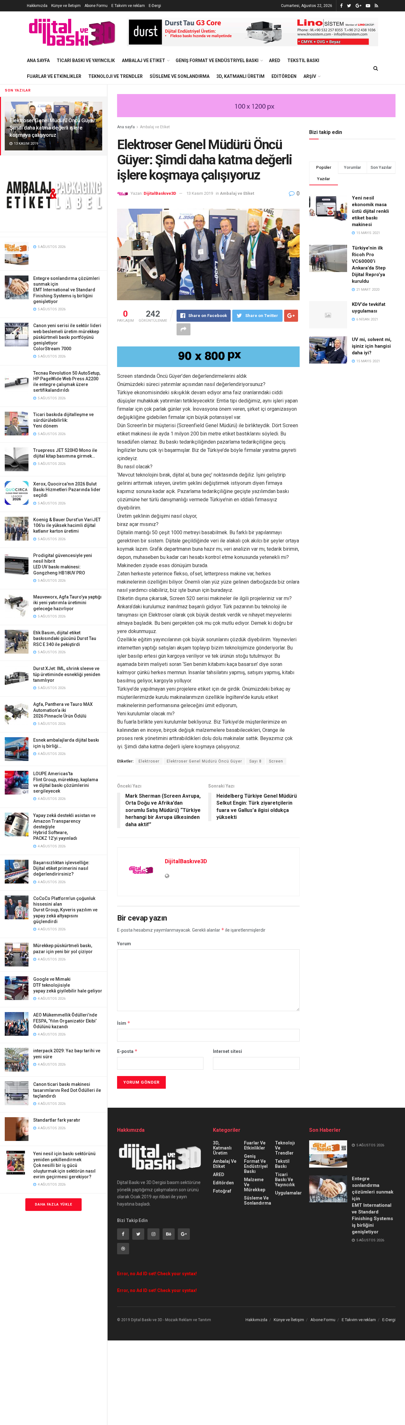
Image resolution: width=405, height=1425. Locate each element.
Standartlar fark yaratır (56, 1120)
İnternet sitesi (227, 1051)
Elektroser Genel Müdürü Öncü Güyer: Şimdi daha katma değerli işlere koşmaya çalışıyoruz (52, 127)
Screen (276, 761)
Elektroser (149, 761)
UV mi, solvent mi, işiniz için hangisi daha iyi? (371, 346)
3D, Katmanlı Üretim (240, 76)
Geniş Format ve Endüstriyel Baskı (217, 60)
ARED (274, 60)
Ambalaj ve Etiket (143, 60)
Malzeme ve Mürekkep (254, 1184)
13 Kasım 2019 (199, 193)
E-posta (127, 1051)
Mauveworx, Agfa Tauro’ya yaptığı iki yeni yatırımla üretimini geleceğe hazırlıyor (67, 602)
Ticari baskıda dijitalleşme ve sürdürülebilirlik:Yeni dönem (63, 420)
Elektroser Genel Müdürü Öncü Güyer (204, 761)
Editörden (283, 76)
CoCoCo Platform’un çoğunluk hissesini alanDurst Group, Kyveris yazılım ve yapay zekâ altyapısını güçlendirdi (65, 910)
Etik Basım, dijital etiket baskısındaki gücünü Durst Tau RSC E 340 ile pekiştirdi (64, 638)
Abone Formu (96, 5)
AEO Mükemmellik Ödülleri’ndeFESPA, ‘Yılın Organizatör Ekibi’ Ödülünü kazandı (65, 1020)
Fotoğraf (222, 1191)
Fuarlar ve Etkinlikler (54, 76)
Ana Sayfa (38, 60)
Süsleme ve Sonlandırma (179, 76)
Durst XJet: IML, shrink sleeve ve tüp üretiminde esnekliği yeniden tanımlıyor (66, 674)
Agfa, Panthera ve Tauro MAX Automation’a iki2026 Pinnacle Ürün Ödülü (63, 710)
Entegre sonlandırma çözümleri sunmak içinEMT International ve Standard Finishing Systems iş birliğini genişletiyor (66, 290)
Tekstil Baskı (303, 60)
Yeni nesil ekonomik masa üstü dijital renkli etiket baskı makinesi (370, 211)
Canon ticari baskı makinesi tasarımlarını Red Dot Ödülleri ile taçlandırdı (67, 1090)
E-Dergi (155, 5)
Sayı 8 (255, 761)
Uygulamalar (288, 1192)
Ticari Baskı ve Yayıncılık (86, 60)
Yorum (124, 943)
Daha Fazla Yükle (53, 1204)
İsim (123, 1023)
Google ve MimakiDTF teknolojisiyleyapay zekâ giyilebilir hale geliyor (67, 985)
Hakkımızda (37, 5)
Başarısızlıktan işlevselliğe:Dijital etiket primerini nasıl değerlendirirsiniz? (61, 868)
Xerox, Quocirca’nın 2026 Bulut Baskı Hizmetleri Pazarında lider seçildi (67, 489)
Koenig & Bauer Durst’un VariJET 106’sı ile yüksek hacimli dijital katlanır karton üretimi (67, 525)
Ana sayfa (126, 127)
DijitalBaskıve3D (160, 193)
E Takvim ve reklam (128, 5)
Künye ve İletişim (66, 5)
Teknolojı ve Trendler (115, 76)
